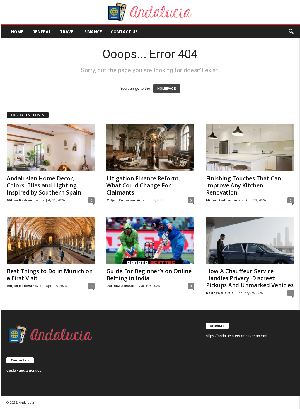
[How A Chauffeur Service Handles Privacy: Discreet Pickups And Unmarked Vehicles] (250, 240)
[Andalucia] (150, 12)
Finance (93, 31)
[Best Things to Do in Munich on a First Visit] (51, 240)
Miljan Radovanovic (24, 200)
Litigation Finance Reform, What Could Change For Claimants (143, 185)
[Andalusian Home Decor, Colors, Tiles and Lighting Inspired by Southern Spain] (51, 147)
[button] (290, 31)
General (41, 31)
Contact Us (124, 31)
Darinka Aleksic (120, 285)
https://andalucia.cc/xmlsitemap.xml (236, 336)
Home (17, 31)
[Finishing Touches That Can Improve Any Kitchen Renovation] (250, 147)
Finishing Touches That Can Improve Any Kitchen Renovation (243, 185)
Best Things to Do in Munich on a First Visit (50, 274)
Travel (68, 31)
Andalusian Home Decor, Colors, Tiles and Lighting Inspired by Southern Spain (44, 185)
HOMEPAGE (166, 88)
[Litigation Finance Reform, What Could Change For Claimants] (150, 147)
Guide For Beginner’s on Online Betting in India (149, 274)
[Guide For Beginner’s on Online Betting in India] (150, 240)
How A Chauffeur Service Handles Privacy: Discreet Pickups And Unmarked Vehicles (250, 278)
